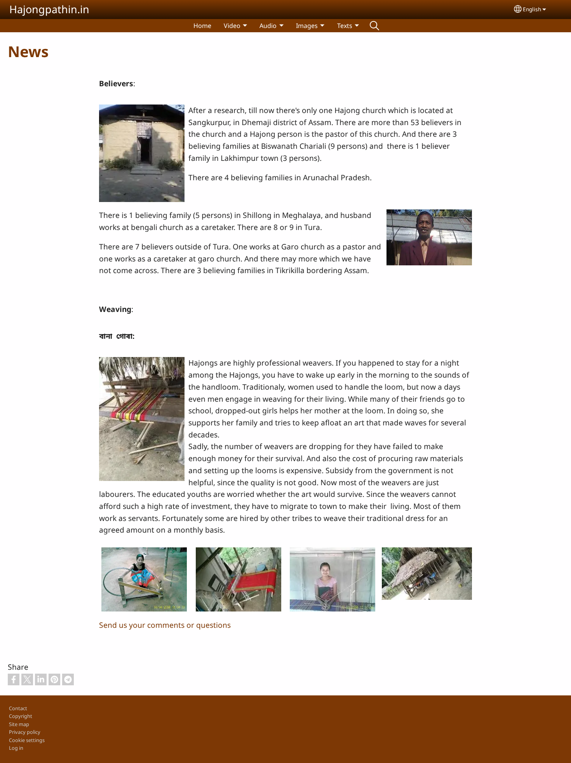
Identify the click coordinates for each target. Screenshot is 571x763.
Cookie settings (27, 740)
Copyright (20, 715)
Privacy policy (24, 731)
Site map (19, 724)
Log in (16, 747)
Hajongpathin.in (49, 9)
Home (202, 25)
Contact (18, 708)
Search (374, 25)
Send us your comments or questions (165, 625)
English (532, 9)
